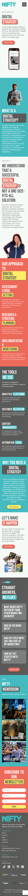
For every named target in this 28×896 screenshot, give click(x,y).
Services (5, 842)
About (4, 833)
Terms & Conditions (18, 892)
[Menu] (24, 4)
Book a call (14, 669)
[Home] (9, 6)
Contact (4, 840)
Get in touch (8, 42)
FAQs (4, 837)
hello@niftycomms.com (10, 857)
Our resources (14, 507)
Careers (4, 835)
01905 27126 (6, 863)
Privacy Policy (7, 892)
